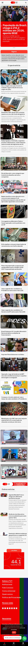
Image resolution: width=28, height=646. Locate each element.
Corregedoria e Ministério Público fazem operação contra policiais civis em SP (13, 223)
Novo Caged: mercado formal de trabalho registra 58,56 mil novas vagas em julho (12, 87)
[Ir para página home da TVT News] (14, 485)
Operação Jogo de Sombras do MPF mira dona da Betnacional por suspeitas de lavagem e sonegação (14, 375)
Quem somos (7, 594)
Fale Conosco (7, 588)
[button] (2, 2)
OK (14, 632)
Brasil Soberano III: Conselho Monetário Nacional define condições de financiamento (13, 333)
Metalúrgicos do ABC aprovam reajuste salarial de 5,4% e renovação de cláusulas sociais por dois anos (14, 420)
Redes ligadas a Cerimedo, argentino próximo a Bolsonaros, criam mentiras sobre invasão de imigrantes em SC (13, 142)
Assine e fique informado (12, 624)
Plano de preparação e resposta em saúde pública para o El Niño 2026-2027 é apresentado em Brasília (12, 267)
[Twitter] (9, 608)
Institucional (7, 584)
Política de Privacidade (11, 597)
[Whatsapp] (5, 608)
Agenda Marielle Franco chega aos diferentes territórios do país (16, 496)
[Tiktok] (14, 608)
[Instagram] (7, 608)
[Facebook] (12, 608)
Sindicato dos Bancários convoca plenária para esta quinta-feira (17, 516)
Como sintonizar (8, 591)
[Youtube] (3, 608)
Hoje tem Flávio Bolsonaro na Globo (12, 354)
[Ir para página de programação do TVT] (14, 568)
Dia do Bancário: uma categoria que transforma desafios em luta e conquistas (12, 175)
